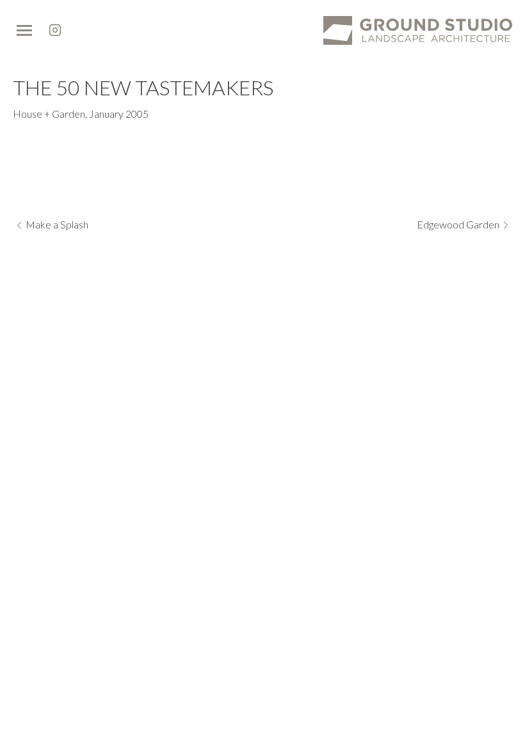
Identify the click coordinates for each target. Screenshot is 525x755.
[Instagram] (55, 30)
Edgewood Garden (458, 224)
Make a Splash (57, 224)
